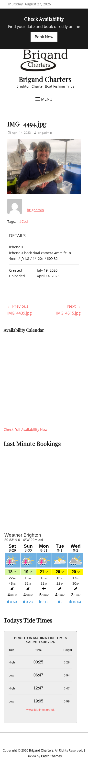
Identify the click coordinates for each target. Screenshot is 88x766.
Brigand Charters (45, 79)
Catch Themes (51, 756)
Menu (47, 99)
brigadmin (45, 133)
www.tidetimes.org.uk (40, 710)
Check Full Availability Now (25, 429)
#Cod (23, 221)
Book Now (44, 37)
